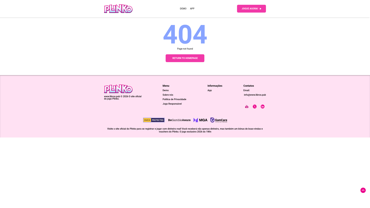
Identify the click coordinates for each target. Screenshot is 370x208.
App (192, 8)
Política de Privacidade (174, 99)
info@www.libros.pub (254, 94)
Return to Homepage (185, 58)
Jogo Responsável (172, 104)
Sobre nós (168, 95)
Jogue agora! (250, 8)
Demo (183, 8)
